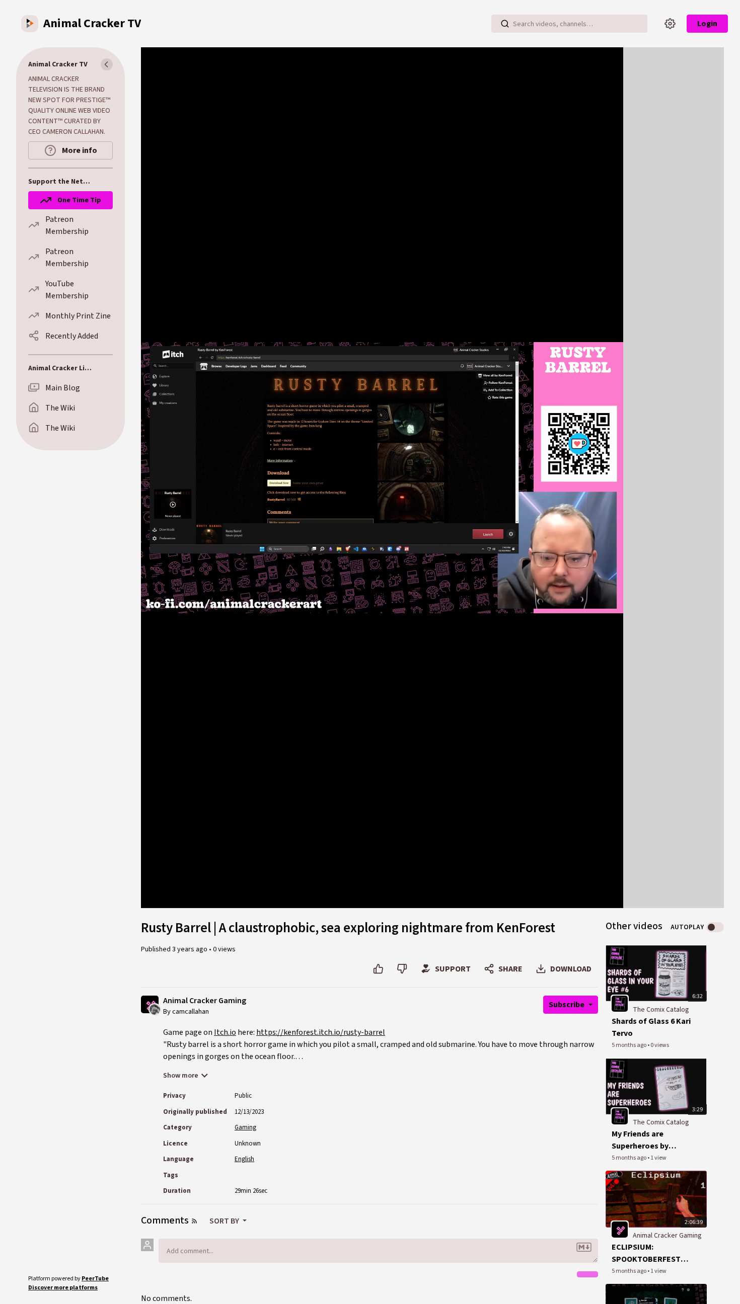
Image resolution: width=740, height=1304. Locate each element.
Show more (180, 1076)
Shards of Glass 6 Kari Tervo (651, 1027)
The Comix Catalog (661, 1010)
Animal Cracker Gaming (204, 1001)
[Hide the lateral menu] (107, 64)
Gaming (245, 1127)
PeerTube (95, 1278)
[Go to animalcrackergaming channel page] (155, 1008)
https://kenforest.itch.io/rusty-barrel (320, 1032)
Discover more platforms (63, 1287)
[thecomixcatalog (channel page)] (620, 1003)
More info (78, 150)
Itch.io (225, 1032)
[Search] (504, 24)
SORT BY (225, 1221)
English (244, 1159)
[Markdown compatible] (583, 1247)
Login (707, 23)
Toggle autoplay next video (715, 927)
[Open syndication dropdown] (194, 1221)
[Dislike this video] (402, 969)
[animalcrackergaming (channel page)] (620, 1229)
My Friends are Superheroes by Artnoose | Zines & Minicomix (645, 1140)
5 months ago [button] (629, 1045)
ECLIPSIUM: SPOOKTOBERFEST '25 (646, 1253)
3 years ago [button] (190, 949)
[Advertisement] (673, 198)
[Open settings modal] (670, 23)
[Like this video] (378, 969)
